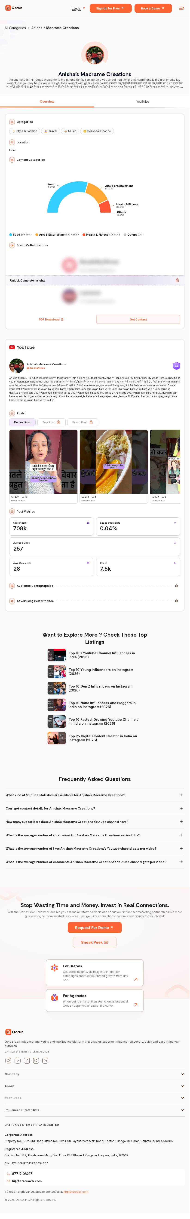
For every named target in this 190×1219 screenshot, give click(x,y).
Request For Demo (92, 927)
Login (76, 8)
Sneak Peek (92, 942)
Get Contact (138, 319)
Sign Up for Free (108, 8)
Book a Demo (150, 8)
